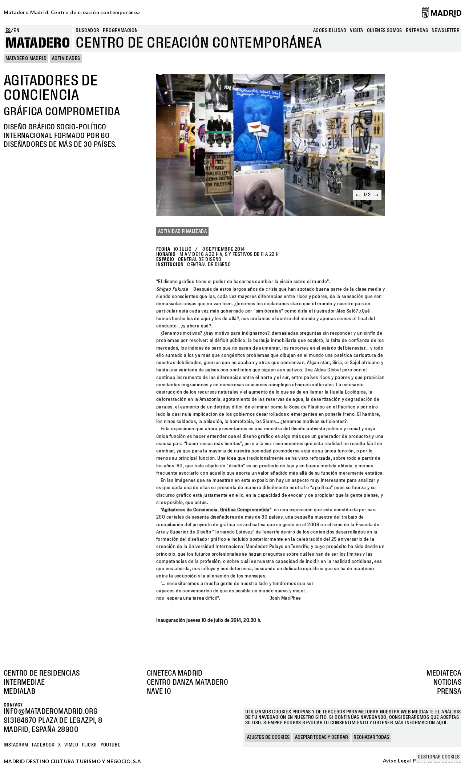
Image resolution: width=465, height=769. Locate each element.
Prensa (449, 691)
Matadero (37, 43)
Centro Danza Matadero (187, 682)
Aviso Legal (397, 761)
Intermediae (24, 682)
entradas (417, 30)
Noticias (447, 682)
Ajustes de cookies (268, 737)
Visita (356, 30)
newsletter (446, 30)
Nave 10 (159, 691)
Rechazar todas (371, 737)
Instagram (16, 745)
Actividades (66, 58)
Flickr (89, 745)
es (8, 30)
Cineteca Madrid (175, 673)
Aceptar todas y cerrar (321, 737)
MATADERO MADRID (25, 58)
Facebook (43, 745)
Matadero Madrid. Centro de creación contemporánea (72, 12)
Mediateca (443, 673)
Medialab (19, 691)
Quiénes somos (384, 30)
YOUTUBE (111, 745)
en (16, 30)
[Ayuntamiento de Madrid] (441, 12)
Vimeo (71, 745)
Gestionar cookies (439, 757)
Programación (120, 30)
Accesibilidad (329, 30)
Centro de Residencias (42, 673)
